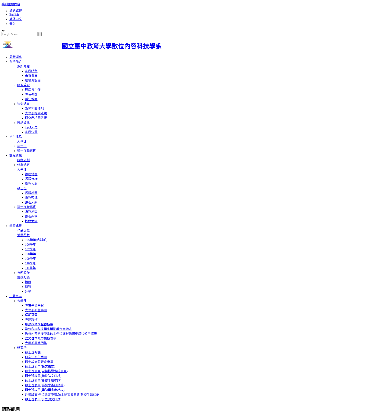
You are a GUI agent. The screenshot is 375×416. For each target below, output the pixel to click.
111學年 (30, 268)
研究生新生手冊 (36, 357)
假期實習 (31, 315)
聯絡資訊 (23, 122)
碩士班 (22, 146)
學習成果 (15, 225)
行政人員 (31, 127)
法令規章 (23, 104)
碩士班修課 (33, 352)
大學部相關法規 (36, 113)
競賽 (28, 286)
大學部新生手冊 (36, 310)
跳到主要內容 (11, 4)
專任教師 (31, 94)
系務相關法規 (34, 108)
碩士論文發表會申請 (39, 361)
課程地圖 (31, 174)
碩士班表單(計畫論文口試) (43, 399)
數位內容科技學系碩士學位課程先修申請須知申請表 (61, 333)
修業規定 (23, 164)
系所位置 (31, 132)
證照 (28, 282)
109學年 (30, 258)
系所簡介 (15, 61)
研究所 (22, 347)
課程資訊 (15, 155)
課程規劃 (23, 160)
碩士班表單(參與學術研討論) (44, 385)
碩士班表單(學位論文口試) (43, 376)
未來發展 (31, 75)
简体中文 (15, 19)
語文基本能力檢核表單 (40, 338)
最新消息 (15, 57)
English (14, 14)
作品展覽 (23, 230)
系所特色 (31, 71)
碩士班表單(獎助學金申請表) (44, 390)
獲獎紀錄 (23, 277)
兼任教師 (31, 99)
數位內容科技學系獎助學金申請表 (48, 329)
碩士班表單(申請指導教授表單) (46, 371)
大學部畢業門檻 (36, 343)
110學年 (30, 263)
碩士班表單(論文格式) (40, 366)
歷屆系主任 (33, 89)
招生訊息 (15, 136)
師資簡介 (23, 85)
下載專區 (15, 296)
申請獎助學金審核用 (39, 324)
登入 (12, 23)
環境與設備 (33, 80)
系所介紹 (23, 66)
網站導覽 (15, 11)
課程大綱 (31, 183)
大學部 (22, 141)
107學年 (30, 249)
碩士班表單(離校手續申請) (43, 380)
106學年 (30, 244)
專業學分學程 (34, 305)
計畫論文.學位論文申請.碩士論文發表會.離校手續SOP (62, 394)
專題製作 (23, 272)
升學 (28, 291)
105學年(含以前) (36, 240)
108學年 (30, 254)
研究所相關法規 (36, 118)
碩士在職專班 (26, 150)
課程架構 (31, 179)
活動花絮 (23, 235)
